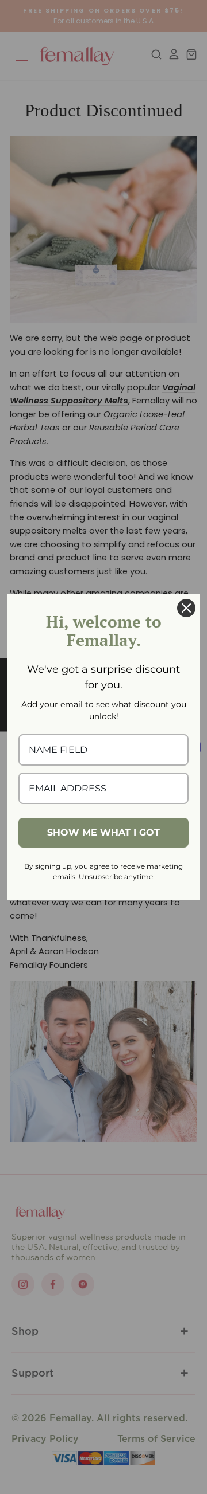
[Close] (186, 608)
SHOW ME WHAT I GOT (103, 832)
